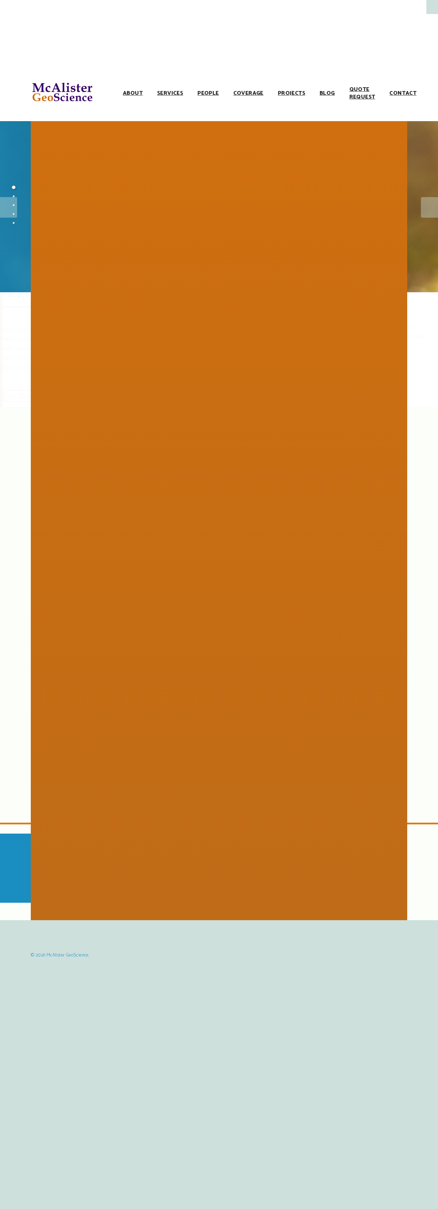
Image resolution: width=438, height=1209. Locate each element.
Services (170, 93)
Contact (402, 93)
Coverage (248, 93)
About (133, 93)
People (208, 93)
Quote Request (362, 93)
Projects (291, 93)
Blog (327, 93)
